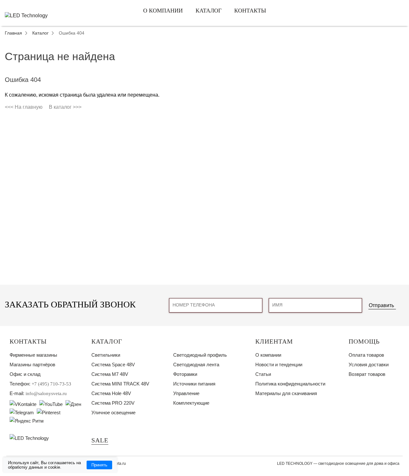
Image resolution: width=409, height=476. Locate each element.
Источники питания (194, 383)
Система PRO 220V (113, 403)
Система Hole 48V (111, 393)
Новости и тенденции (278, 364)
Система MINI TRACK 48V (120, 383)
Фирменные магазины (33, 355)
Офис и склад (25, 374)
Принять (99, 465)
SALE (99, 440)
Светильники (105, 355)
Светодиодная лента (196, 364)
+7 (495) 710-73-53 (51, 383)
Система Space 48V (113, 364)
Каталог (208, 10)
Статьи (263, 374)
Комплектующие (191, 403)
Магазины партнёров (32, 364)
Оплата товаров (366, 355)
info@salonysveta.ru (46, 393)
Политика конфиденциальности (290, 383)
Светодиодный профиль (200, 355)
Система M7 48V (109, 374)
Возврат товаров (367, 374)
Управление (186, 393)
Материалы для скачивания (286, 393)
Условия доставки (369, 364)
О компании (163, 10)
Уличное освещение (113, 412)
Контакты (250, 10)
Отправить (381, 305)
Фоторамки (185, 374)
